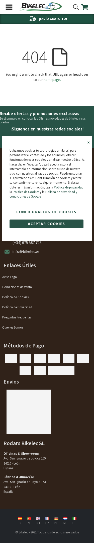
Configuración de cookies (46, 211)
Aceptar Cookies (46, 223)
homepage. (52, 79)
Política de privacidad (68, 187)
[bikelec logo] (40, 6)
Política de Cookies (26, 192)
